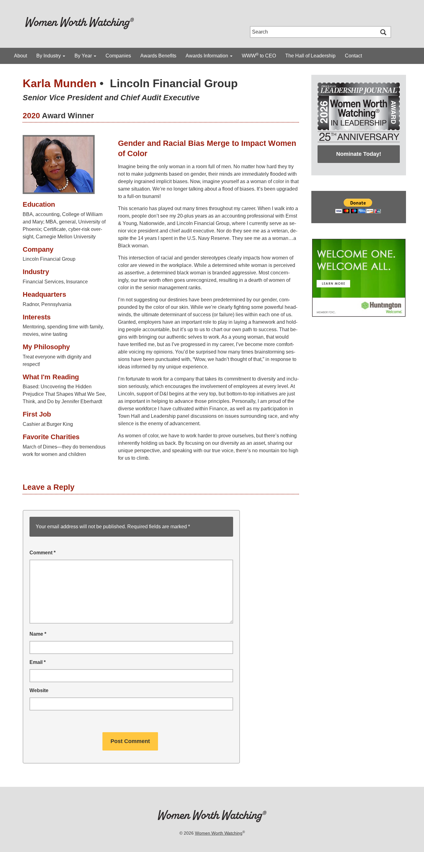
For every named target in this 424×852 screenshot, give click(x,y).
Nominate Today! (358, 154)
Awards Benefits (158, 55)
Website (38, 690)
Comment (42, 552)
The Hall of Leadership (310, 55)
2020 (31, 115)
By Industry (49, 55)
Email (37, 662)
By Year (83, 55)
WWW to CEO (259, 55)
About (20, 55)
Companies (118, 55)
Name (37, 634)
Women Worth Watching (218, 833)
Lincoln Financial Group (174, 83)
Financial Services (43, 281)
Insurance (77, 281)
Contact (353, 55)
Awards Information (207, 55)
